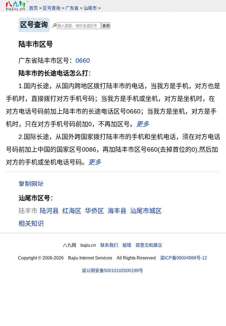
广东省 (72, 8)
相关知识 (31, 223)
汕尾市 (90, 8)
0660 (83, 60)
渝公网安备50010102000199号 (112, 270)
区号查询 (51, 8)
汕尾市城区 (146, 210)
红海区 (71, 210)
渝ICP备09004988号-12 (183, 257)
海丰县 (117, 210)
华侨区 (94, 210)
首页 (33, 8)
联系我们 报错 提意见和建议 (131, 245)
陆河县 (49, 210)
